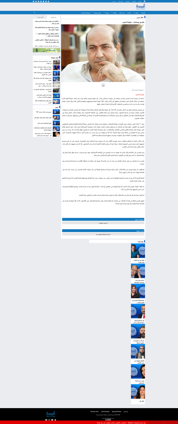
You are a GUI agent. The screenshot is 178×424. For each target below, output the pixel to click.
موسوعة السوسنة (85, 13)
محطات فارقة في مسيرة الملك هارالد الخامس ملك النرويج (42, 73)
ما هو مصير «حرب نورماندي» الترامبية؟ (139, 281)
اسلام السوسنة (94, 411)
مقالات (115, 13)
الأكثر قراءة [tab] (40, 17)
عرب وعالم (122, 13)
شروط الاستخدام (105, 411)
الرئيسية (143, 13)
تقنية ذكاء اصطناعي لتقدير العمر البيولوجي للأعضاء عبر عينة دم (44, 96)
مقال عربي (140, 17)
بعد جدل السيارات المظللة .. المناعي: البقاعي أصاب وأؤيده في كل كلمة (47, 41)
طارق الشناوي (140, 94)
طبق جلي (141, 401)
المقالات (134, 1)
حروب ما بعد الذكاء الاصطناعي (139, 382)
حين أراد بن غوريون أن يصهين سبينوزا (138, 341)
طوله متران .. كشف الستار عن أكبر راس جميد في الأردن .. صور (43, 85)
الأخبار (140, 1)
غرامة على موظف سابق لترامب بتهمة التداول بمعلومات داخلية (42, 68)
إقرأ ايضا (140, 241)
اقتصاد (129, 13)
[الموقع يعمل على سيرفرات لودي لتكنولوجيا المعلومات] (108, 419)
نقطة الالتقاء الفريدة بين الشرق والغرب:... (138, 301)
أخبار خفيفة (54, 57)
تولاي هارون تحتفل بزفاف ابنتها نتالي (42, 117)
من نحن (114, 1)
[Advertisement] (78, 7)
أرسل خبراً (121, 1)
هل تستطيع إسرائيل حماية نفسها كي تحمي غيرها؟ (138, 322)
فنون (56, 107)
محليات (137, 13)
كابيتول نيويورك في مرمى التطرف (139, 361)
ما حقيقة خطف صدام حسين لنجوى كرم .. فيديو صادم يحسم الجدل (43, 134)
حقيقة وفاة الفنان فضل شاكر (44, 123)
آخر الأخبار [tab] (53, 17)
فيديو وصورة (97, 13)
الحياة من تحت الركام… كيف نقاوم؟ (138, 261)
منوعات (107, 13)
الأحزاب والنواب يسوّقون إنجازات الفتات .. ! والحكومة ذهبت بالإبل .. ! (47, 34)
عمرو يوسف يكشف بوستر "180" (43, 112)
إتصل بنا (127, 1)
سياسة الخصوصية (116, 411)
